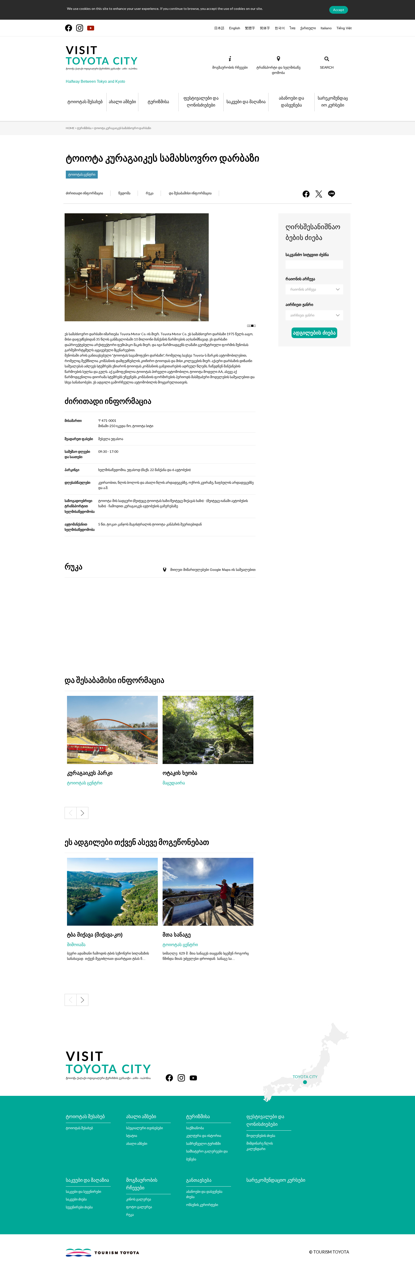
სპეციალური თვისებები (144, 1128)
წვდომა (124, 193)
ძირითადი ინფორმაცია (84, 193)
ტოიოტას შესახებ (79, 1128)
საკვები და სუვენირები (83, 1191)
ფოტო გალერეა (139, 1207)
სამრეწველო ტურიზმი (203, 1143)
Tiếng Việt (344, 28)
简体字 (265, 28)
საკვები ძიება (76, 1199)
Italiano (326, 28)
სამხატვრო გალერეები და (207, 1151)
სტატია (131, 1136)
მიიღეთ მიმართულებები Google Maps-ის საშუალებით (213, 570)
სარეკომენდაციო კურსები (275, 1180)
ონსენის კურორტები (202, 1205)
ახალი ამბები (136, 1143)
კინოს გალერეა (138, 1199)
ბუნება (191, 1159)
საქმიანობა (195, 1128)
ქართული (308, 28)
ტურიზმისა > (85, 128)
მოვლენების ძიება (260, 1136)
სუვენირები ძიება (79, 1207)
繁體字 (250, 28)
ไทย (292, 28)
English (234, 28)
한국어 (280, 28)
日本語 (219, 28)
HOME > (71, 128)
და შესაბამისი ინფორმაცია (190, 193)
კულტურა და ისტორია (203, 1136)
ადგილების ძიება (314, 332)
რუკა (149, 193)
